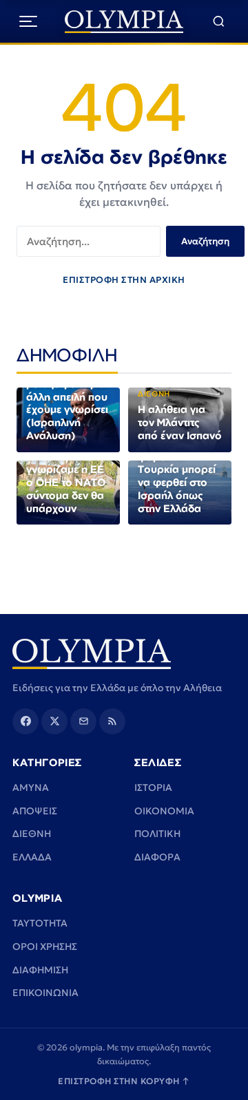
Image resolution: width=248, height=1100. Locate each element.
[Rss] (112, 721)
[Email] (83, 721)
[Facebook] (25, 721)
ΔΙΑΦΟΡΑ (157, 857)
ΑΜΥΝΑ (30, 787)
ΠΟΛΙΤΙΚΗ (157, 833)
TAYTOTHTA (40, 923)
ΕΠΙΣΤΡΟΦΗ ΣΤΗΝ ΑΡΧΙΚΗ (124, 280)
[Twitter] (54, 721)
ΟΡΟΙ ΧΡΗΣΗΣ (44, 946)
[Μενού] (28, 21)
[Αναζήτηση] (218, 21)
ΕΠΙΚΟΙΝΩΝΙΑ (45, 992)
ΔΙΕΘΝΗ (31, 833)
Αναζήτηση (205, 241)
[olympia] (124, 21)
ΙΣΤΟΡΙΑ (153, 787)
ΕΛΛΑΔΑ (32, 857)
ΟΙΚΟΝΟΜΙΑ (164, 811)
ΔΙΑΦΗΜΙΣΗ (40, 970)
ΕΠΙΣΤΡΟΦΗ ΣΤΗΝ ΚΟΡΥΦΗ (124, 1081)
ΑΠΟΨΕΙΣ (34, 811)
